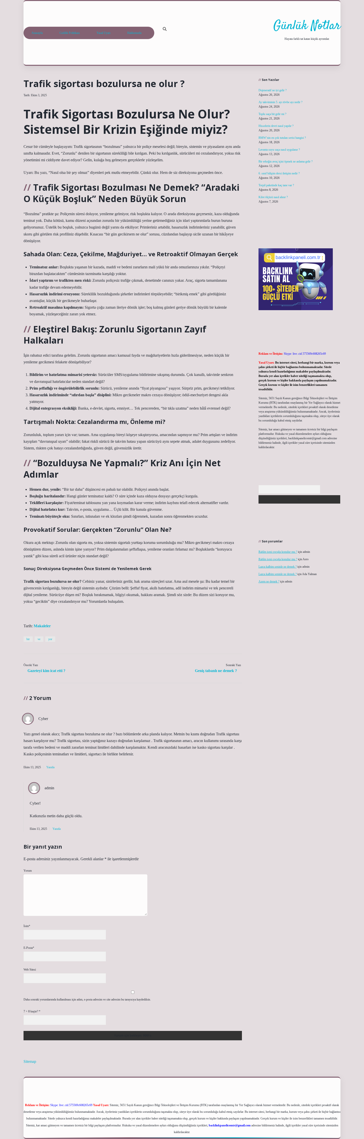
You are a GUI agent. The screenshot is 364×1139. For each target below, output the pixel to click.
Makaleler (42, 626)
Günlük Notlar (306, 26)
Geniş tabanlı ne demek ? (216, 671)
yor (50, 639)
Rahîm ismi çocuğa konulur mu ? (278, 552)
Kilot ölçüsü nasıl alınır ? (273, 197)
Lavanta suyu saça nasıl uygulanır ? (279, 149)
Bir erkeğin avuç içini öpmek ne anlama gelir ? (285, 161)
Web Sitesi (30, 969)
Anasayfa (37, 33)
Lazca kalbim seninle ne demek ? (278, 566)
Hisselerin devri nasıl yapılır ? (276, 126)
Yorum (28, 870)
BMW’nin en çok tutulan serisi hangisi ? (282, 137)
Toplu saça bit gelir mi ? (272, 114)
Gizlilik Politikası (69, 33)
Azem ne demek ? (269, 581)
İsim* (27, 926)
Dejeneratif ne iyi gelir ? (272, 90)
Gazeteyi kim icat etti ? (46, 671)
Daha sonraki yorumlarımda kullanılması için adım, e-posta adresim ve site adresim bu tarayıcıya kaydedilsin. (87, 999)
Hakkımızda (134, 33)
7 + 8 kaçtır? (32, 1011)
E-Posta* (29, 948)
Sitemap (30, 1061)
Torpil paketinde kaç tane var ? (276, 185)
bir (28, 639)
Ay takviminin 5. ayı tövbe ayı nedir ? (280, 102)
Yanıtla (50, 767)
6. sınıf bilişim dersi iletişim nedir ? (279, 173)
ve (39, 639)
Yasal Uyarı (103, 33)
